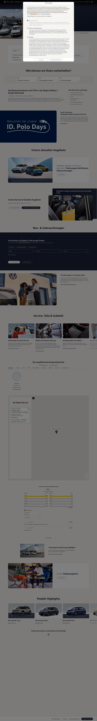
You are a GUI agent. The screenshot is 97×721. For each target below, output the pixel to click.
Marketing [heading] (31, 37)
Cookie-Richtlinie (33, 13)
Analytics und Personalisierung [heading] (35, 28)
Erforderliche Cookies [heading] (33, 20)
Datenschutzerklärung (46, 13)
